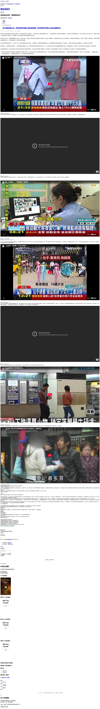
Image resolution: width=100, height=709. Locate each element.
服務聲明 (60, 692)
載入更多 (2, 548)
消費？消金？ (10, 544)
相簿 (4, 20)
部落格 (4, 21)
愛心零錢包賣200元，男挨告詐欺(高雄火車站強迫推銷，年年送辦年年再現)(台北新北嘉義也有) (32, 28)
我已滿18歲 (3, 706)
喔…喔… (2, 532)
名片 (4, 23)
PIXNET (41, 692)
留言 (11, 539)
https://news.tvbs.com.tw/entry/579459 (7, 239)
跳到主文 (2, 12)
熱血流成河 (5, 9)
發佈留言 (2, 555)
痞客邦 (8, 539)
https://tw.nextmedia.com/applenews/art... (7, 526)
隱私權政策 (56, 692)
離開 (6, 706)
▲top (1, 546)
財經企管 (9, 542)
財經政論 (10, 17)
